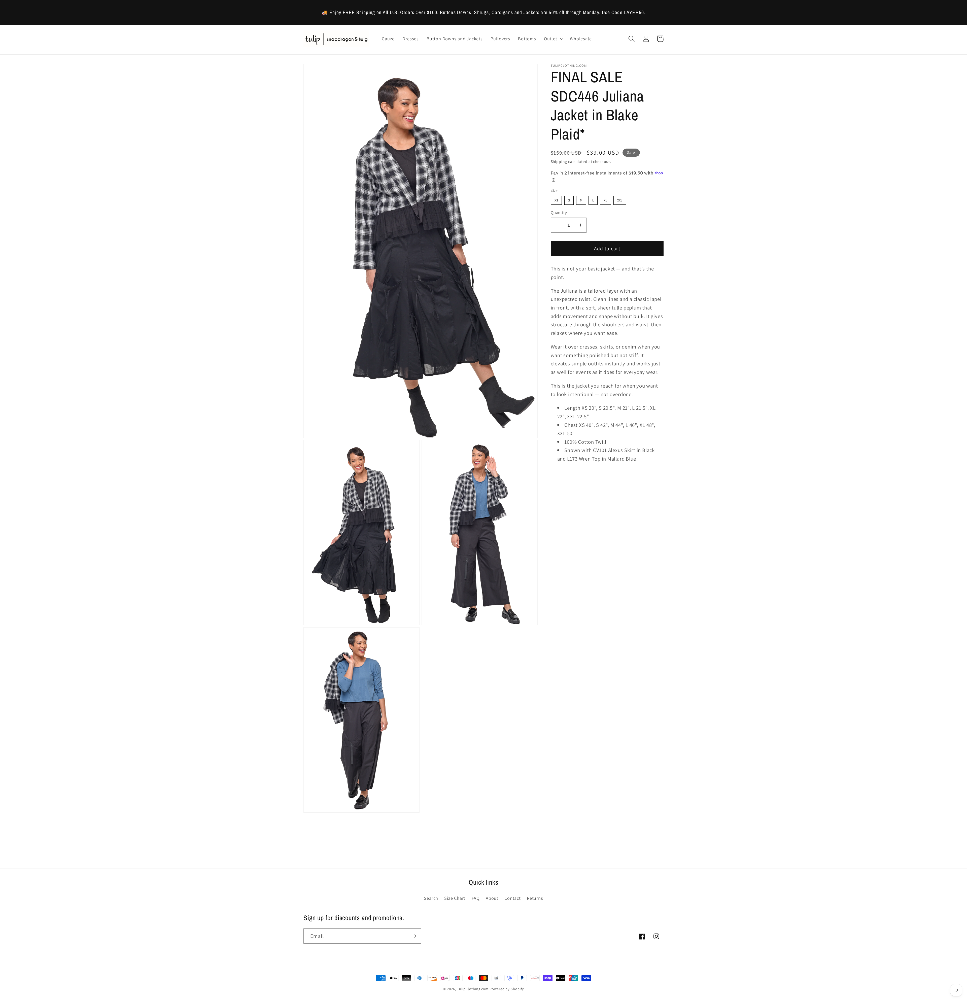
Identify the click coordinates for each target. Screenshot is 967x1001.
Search (431, 898)
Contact (512, 898)
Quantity (559, 212)
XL (605, 199)
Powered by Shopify (507, 988)
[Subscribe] (414, 936)
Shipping (559, 161)
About (492, 898)
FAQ (476, 898)
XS (556, 199)
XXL (619, 199)
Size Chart (454, 898)
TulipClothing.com (473, 988)
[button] (553, 39)
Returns (535, 898)
